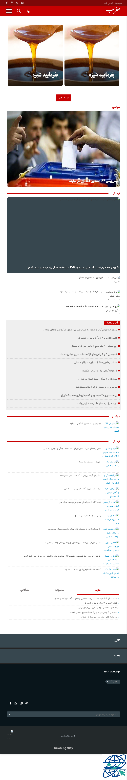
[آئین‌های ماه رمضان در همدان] (112, 281)
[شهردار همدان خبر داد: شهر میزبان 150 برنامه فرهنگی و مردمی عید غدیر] (63, 235)
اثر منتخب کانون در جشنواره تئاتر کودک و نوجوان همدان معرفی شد (74, 529)
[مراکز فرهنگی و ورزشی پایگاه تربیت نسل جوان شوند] (112, 295)
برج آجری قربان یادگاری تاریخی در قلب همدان (83, 306)
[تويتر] (16, 703)
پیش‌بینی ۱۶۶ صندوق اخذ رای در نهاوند (94, 181)
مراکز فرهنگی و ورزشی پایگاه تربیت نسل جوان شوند (81, 291)
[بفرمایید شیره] (35, 55)
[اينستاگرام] (12, 3)
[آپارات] (17, 3)
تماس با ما (108, 3)
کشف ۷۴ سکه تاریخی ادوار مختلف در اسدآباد (83, 569)
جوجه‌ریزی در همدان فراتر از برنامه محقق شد (96, 387)
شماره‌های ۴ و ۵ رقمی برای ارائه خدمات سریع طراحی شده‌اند (88, 354)
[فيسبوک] (7, 3)
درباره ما (118, 3)
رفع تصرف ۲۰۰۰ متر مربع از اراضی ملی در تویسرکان (94, 346)
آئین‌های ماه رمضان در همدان (91, 277)
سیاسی (116, 107)
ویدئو (117, 655)
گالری (116, 640)
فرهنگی (116, 193)
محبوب (59, 589)
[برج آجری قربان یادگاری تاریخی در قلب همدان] (112, 309)
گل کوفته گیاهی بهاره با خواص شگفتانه (99, 371)
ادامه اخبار (64, 97)
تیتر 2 (114, 682)
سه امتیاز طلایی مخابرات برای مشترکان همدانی (95, 363)
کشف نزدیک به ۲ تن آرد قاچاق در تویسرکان (97, 338)
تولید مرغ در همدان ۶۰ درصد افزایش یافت (97, 404)
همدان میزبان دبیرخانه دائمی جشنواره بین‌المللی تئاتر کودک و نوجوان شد (72, 542)
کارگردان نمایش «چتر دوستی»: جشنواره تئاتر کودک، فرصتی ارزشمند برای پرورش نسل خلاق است (62, 556)
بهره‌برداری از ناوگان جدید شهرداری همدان (97, 379)
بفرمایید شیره (45, 75)
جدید (98, 589)
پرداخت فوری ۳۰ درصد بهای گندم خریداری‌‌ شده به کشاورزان (89, 395)
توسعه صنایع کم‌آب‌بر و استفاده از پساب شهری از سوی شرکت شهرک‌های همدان (80, 330)
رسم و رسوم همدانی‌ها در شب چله (87, 515)
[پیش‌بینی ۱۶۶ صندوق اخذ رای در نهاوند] (63, 149)
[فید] (22, 3)
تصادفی (24, 589)
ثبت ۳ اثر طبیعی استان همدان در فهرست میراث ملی (80, 502)
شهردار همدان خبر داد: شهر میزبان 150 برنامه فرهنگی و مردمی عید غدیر (73, 267)
